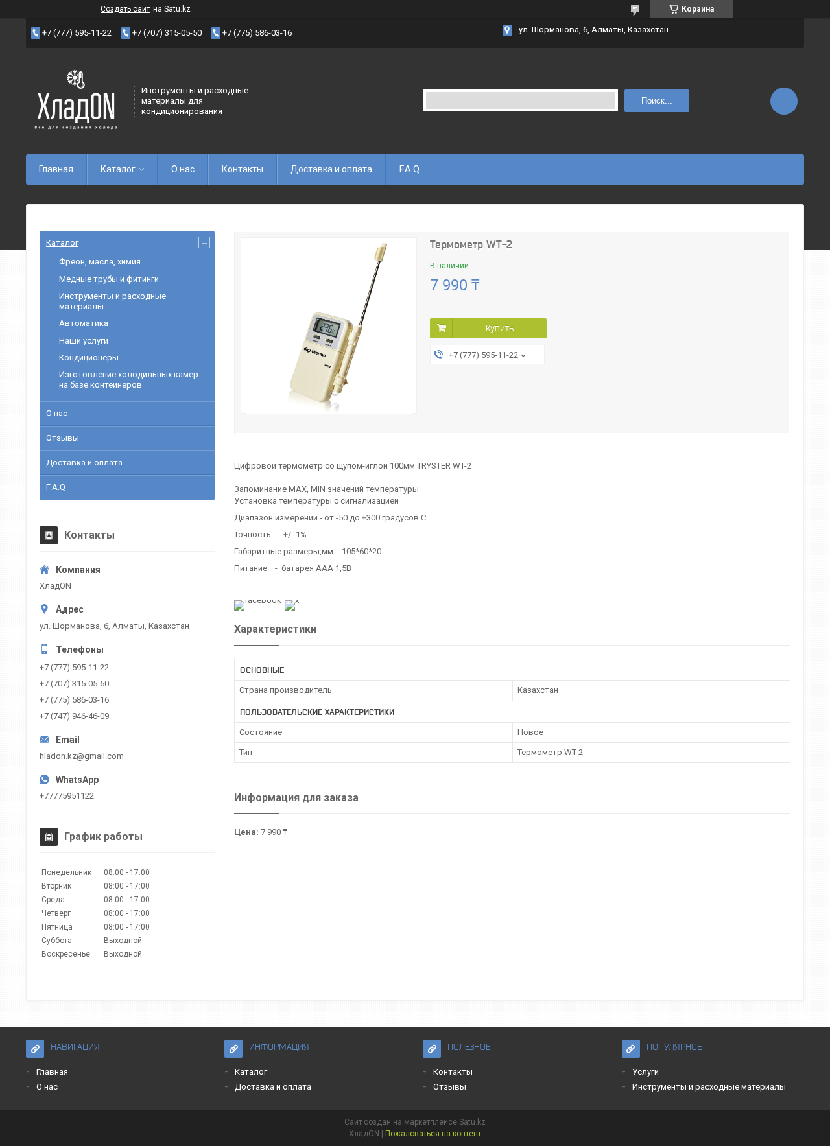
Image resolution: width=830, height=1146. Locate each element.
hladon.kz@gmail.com (82, 756)
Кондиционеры (89, 357)
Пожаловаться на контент (433, 1133)
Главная (56, 169)
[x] (292, 600)
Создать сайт (125, 9)
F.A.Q (409, 169)
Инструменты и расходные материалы (709, 1087)
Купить (500, 328)
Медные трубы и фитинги (109, 279)
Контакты (242, 169)
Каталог (118, 169)
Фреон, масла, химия (100, 261)
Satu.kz (472, 1122)
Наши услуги (83, 340)
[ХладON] (76, 100)
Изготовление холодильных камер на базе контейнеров (128, 379)
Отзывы (62, 438)
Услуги (645, 1072)
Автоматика (83, 323)
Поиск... (656, 101)
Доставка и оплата (331, 169)
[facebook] (257, 600)
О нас (183, 169)
